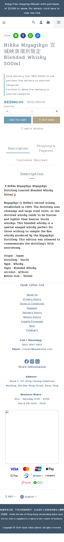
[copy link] (37, 35)
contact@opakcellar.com (37, 349)
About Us (32, 295)
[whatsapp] (30, 35)
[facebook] (23, 35)
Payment (32, 308)
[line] (15, 35)
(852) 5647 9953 (32, 344)
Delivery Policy (32, 312)
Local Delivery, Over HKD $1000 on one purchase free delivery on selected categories (30, 80)
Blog (32, 326)
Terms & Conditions (32, 304)
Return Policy (32, 317)
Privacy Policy (32, 299)
